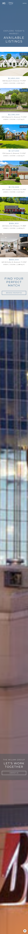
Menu (25, 3)
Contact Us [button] (14, 773)
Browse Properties (14, 293)
